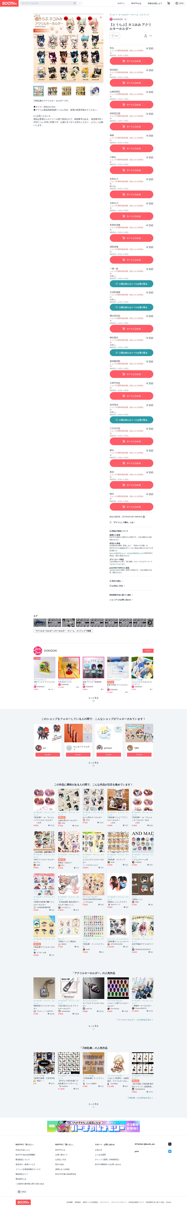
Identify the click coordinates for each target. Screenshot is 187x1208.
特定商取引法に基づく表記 (120, 595)
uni (44, 748)
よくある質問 (100, 1155)
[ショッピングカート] (168, 3)
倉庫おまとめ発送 (62, 1169)
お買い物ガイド (61, 1155)
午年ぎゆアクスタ (65, 682)
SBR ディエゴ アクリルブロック (44, 683)
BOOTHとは (136, 3)
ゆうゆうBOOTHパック (135, 553)
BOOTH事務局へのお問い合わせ (108, 1164)
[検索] (74, 3)
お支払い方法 (117, 586)
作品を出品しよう (155, 3)
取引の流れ (116, 581)
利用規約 (78, 1202)
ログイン (121, 3)
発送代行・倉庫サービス (25, 1164)
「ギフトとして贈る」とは (122, 522)
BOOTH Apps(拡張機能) (25, 1155)
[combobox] (48, 3)
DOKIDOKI (50, 650)
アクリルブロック (40, 680)
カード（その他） (138, 680)
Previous (35, 48)
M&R (136, 748)
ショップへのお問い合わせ (120, 600)
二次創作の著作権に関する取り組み (30, 1184)
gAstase (108, 748)
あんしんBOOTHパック (118, 553)
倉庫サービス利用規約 (90, 1202)
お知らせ (98, 1150)
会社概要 (70, 1202)
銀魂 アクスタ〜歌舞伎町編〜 (92, 683)
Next (101, 48)
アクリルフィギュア (65, 680)
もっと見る (93, 763)
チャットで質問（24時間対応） (107, 1159)
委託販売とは (21, 1179)
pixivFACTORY (115, 570)
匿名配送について (23, 1159)
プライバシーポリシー (119, 1202)
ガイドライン (104, 1202)
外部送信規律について (136, 1202)
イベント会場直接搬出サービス (28, 1169)
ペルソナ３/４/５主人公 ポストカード (142, 683)
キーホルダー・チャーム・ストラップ (134, 15)
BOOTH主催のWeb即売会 (65, 1174)
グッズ (112, 15)
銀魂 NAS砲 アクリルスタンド (117, 686)
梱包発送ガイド (22, 1174)
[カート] (125, 19)
